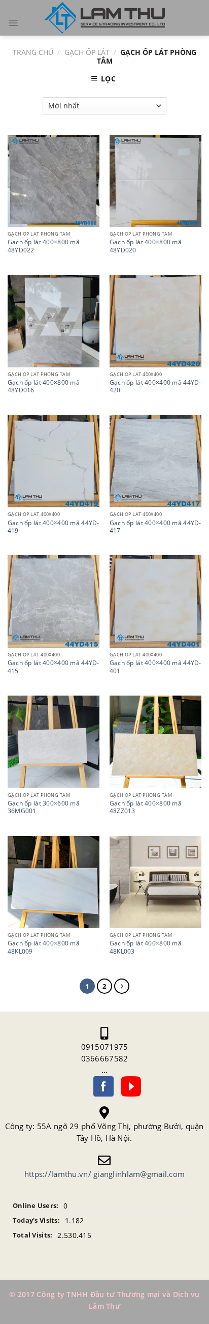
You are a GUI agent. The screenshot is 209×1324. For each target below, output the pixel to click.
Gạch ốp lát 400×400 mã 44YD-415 (53, 666)
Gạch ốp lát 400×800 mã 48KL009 (44, 947)
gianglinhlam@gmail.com (139, 1174)
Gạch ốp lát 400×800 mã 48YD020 (146, 245)
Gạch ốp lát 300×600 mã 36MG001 (44, 807)
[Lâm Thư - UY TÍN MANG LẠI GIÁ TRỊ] (104, 18)
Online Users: (36, 1205)
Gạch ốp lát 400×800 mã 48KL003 (146, 947)
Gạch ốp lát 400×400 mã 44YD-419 (53, 526)
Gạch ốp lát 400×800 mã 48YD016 (44, 386)
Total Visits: (33, 1235)
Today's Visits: (36, 1220)
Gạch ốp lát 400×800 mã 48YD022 (44, 245)
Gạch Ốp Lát (87, 52)
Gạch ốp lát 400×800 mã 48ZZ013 (146, 807)
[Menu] (13, 23)
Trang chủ (33, 52)
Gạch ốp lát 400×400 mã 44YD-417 (155, 526)
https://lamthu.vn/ (57, 1174)
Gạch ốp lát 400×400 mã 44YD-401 (155, 666)
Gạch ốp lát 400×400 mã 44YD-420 (155, 386)
